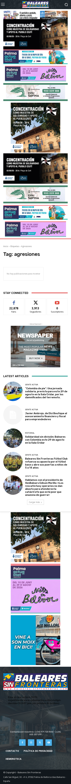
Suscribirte (57, 301)
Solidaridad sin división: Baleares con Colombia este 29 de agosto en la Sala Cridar (45, 439)
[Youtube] (48, 742)
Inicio (5, 246)
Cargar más (34, 502)
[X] (40, 742)
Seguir (35, 301)
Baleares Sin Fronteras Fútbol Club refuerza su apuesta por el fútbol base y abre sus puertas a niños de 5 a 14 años (46, 463)
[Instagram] (31, 742)
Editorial (30, 433)
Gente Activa (31, 385)
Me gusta (14, 301)
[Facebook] (22, 742)
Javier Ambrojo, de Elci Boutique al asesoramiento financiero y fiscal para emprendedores (46, 416)
